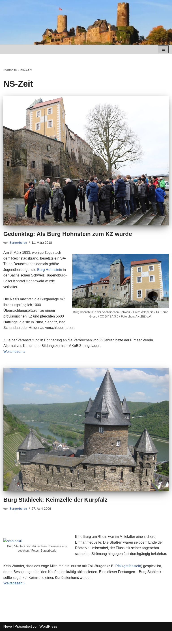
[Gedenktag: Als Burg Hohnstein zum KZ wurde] (86, 160)
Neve (7, 626)
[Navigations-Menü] (163, 49)
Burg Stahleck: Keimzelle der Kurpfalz (55, 499)
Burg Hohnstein (49, 270)
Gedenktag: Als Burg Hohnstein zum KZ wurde (67, 234)
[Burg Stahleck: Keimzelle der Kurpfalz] (86, 429)
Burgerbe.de (18, 242)
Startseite (10, 70)
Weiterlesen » (14, 351)
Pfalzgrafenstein (128, 566)
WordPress (48, 626)
